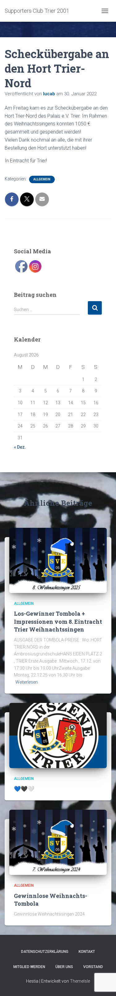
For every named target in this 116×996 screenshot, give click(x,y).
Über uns (64, 967)
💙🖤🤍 (24, 788)
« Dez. (20, 447)
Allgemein (41, 179)
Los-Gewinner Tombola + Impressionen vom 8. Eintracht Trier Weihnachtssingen (58, 621)
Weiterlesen (26, 682)
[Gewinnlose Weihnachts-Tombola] (58, 842)
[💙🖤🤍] (58, 734)
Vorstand (93, 967)
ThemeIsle (80, 981)
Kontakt (87, 951)
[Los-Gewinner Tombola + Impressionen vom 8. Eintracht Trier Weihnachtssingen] (58, 560)
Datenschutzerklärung (44, 951)
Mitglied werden (29, 967)
